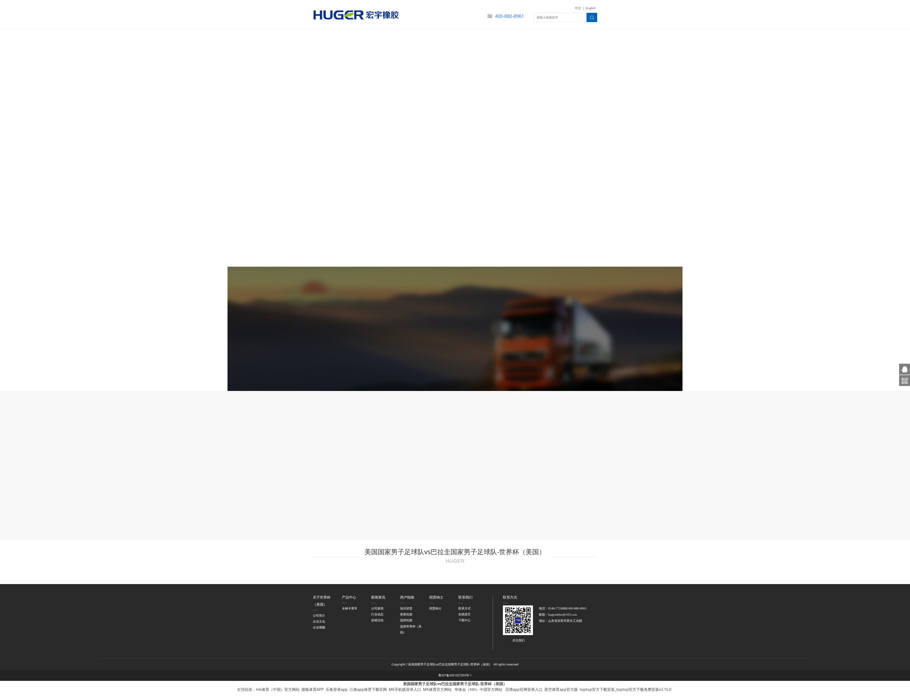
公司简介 (319, 615)
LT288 (358, 223)
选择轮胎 (406, 620)
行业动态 (377, 614)
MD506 (358, 136)
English (591, 8)
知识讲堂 (406, 608)
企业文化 (319, 621)
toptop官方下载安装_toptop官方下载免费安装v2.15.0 (625, 689)
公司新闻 (377, 608)
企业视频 (319, 627)
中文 (578, 8)
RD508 (455, 223)
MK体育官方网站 (438, 689)
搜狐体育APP (312, 689)
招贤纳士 (435, 608)
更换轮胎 (406, 614)
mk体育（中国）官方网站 (278, 689)
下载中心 (464, 620)
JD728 (455, 136)
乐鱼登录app (337, 689)
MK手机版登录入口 (405, 689)
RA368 (551, 136)
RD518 (551, 223)
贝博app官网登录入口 (523, 689)
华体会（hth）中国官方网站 (479, 689)
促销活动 (377, 620)
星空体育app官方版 (561, 689)
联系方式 (464, 608)
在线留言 (464, 614)
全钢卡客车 (349, 608)
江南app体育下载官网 (368, 689)
